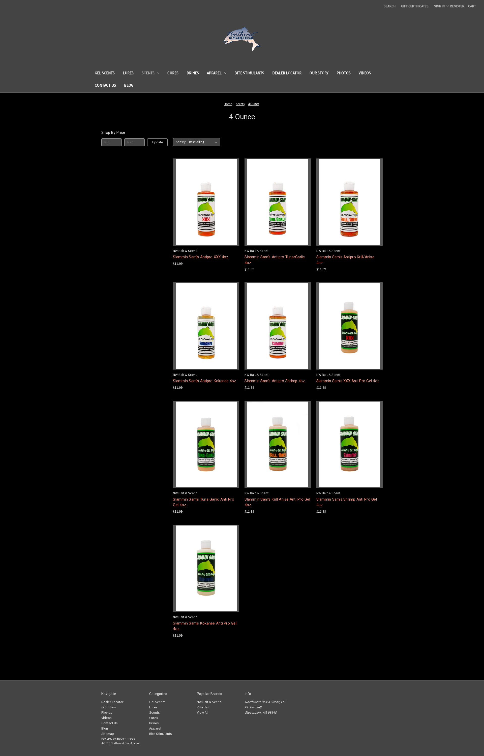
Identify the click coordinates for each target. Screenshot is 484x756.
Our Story (319, 73)
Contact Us (105, 85)
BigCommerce (125, 738)
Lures (128, 73)
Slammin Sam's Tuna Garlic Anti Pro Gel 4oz (203, 502)
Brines (193, 73)
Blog (128, 85)
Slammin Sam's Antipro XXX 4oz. (201, 257)
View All (202, 712)
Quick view (206, 202)
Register (457, 6)
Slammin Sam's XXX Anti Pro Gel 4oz (348, 381)
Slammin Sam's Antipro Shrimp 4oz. (275, 381)
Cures (172, 73)
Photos (344, 73)
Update (157, 142)
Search (390, 6)
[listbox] (204, 142)
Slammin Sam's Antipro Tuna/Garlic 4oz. (275, 260)
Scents (148, 73)
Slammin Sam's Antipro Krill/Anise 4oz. (345, 260)
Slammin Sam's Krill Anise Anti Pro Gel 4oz (277, 502)
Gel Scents (105, 73)
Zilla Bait (203, 707)
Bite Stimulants (249, 73)
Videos (365, 73)
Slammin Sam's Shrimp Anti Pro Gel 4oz (346, 502)
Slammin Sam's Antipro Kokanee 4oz (204, 381)
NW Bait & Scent (209, 702)
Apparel (214, 73)
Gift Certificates (415, 6)
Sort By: (181, 142)
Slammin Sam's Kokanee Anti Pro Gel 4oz (204, 626)
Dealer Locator (286, 73)
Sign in (439, 6)
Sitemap (107, 733)
